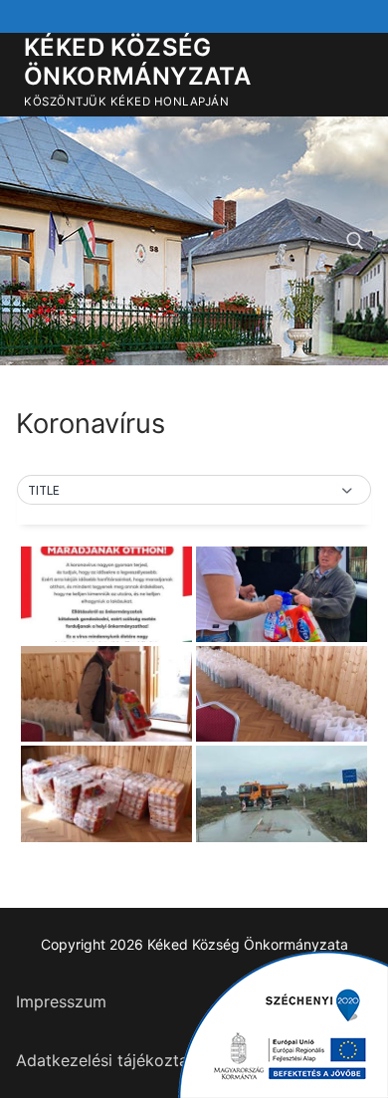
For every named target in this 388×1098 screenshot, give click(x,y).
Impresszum (61, 1001)
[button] (194, 491)
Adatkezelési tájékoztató (110, 1060)
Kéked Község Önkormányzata (137, 62)
